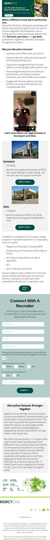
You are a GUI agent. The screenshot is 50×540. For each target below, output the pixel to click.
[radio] (6, 375)
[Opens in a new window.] (25, 16)
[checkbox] (5, 358)
